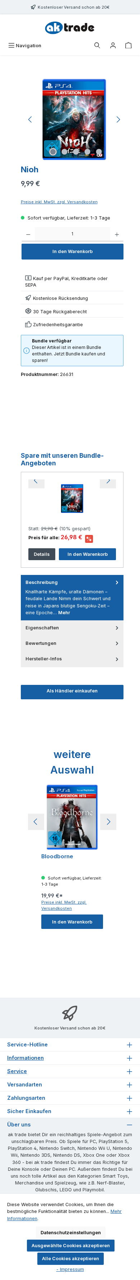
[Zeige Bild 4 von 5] (87, 152)
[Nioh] (74, 119)
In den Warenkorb (72, 251)
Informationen (25, 1058)
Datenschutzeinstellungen (71, 1232)
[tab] (72, 597)
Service (17, 1071)
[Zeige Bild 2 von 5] (64, 152)
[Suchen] (97, 46)
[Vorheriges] (30, 119)
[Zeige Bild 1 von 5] (53, 152)
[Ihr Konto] (113, 46)
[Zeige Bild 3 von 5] (76, 152)
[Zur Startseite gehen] (70, 27)
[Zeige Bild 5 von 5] (99, 152)
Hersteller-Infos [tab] (43, 658)
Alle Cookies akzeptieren (70, 1258)
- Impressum (70, 1269)
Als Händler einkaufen (72, 691)
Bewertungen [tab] (40, 643)
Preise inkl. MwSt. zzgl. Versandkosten (59, 201)
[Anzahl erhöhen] (116, 234)
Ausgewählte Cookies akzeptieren (71, 1245)
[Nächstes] (118, 119)
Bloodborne (57, 856)
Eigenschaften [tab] (42, 627)
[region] (74, 119)
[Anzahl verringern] (28, 234)
